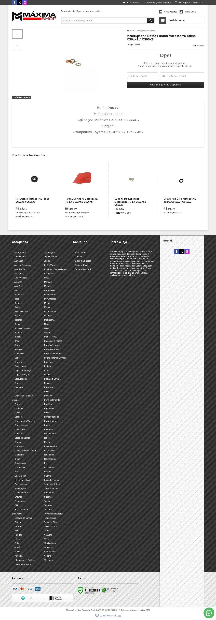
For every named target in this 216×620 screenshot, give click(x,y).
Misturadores (50, 299)
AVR (16, 290)
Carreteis (19, 387)
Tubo (46, 530)
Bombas (18, 332)
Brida (17, 341)
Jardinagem (49, 252)
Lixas (46, 278)
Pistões (47, 375)
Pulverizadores (51, 421)
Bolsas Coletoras (22, 328)
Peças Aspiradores (52, 353)
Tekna (201, 46)
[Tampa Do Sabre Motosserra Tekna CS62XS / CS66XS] (83, 192)
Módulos (48, 303)
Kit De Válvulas (51, 265)
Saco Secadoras (51, 480)
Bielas (17, 316)
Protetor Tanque (51, 417)
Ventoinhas (49, 547)
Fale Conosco (133, 2)
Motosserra (49, 320)
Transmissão (50, 518)
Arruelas (18, 282)
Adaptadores (20, 257)
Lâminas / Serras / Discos (56, 269)
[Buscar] (150, 20)
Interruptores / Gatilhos (145, 31)
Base (17, 299)
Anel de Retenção (22, 265)
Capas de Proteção (23, 370)
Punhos (47, 425)
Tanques (48, 505)
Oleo (46, 328)
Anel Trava (19, 273)
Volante (47, 556)
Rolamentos (49, 467)
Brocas (18, 345)
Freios (17, 539)
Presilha (48, 404)
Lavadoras (49, 273)
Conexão (19, 434)
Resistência (49, 450)
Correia (18, 442)
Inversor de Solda (23, 564)
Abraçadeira (20, 252)
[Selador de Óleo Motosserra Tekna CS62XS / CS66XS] (181, 190)
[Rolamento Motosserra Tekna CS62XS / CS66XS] (33, 192)
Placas (47, 383)
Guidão (18, 547)
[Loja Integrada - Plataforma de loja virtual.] (108, 615)
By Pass (18, 349)
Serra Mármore (51, 488)
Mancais (48, 282)
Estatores (19, 522)
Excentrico (19, 526)
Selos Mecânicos (52, 484)
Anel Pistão (19, 269)
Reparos (48, 442)
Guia (17, 543)
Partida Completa (52, 345)
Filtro (17, 530)
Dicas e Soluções (83, 261)
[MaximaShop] (34, 16)
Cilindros (19, 408)
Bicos (17, 307)
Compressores (21, 425)
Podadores (49, 387)
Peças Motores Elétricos (55, 358)
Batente (18, 303)
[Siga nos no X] (19, 3)
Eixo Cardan (20, 476)
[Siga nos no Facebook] (14, 3)
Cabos (18, 358)
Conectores (20, 429)
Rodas (47, 463)
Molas (47, 307)
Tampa (47, 501)
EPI (16, 505)
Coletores (19, 417)
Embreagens (20, 488)
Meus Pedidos (170, 12)
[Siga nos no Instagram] (24, 3)
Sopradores (49, 493)
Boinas (18, 324)
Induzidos (19, 556)
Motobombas (50, 311)
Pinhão (47, 366)
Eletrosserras (21, 484)
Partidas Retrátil (51, 349)
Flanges (18, 535)
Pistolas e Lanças (52, 379)
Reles (47, 438)
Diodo (17, 459)
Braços (18, 337)
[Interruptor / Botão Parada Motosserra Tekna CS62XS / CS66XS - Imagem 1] (17, 34)
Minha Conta (190, 12)
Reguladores (50, 434)
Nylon (47, 324)
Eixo (17, 471)
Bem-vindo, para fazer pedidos (81, 11)
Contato (78, 257)
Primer (47, 412)
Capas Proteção (22, 375)
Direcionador (20, 463)
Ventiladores (50, 543)
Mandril (47, 286)
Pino (46, 370)
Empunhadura (21, 493)
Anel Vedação (20, 278)
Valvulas (48, 535)
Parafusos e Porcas (53, 341)
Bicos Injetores (21, 311)
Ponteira (48, 396)
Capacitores (20, 366)
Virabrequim (50, 552)
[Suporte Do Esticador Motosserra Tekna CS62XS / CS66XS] (132, 190)
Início (131, 31)
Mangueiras (49, 290)
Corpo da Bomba (22, 438)
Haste (17, 552)
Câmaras (19, 362)
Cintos (17, 412)
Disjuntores (20, 467)
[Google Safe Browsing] (109, 590)
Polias (47, 391)
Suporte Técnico (82, 265)
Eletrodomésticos (22, 480)
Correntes (19, 446)
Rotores (47, 471)
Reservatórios (50, 446)
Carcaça (18, 383)
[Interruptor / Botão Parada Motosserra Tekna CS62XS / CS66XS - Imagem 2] (17, 45)
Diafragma (19, 455)
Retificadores (50, 459)
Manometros (50, 294)
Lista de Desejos (22, 97)
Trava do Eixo (50, 522)
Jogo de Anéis (50, 257)
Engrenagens (21, 501)
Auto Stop (18, 286)
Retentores (49, 455)
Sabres (47, 476)
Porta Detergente (52, 400)
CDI (16, 391)
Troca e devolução (83, 269)
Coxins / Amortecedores (25, 450)
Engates (18, 497)
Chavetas (19, 404)
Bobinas (18, 320)
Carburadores (21, 379)
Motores (48, 316)
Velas (46, 539)
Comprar (35, 205)
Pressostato (49, 408)
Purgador (48, 429)
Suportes (48, 497)
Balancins (19, 294)
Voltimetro (48, 560)
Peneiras (48, 362)
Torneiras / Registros (53, 514)
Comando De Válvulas (25, 421)
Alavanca (18, 261)
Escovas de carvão (23, 518)
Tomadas (48, 509)
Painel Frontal (50, 337)
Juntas (47, 261)
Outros (47, 332)
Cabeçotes (19, 353)
